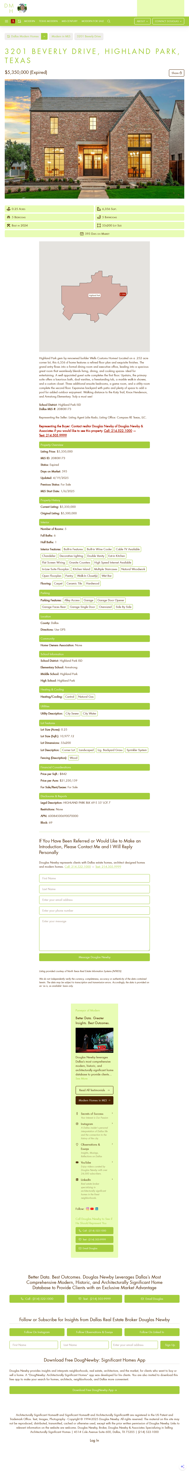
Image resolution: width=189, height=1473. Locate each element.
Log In (94, 1440)
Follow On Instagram (37, 1332)
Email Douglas (90, 1248)
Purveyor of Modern (88, 1010)
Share (175, 73)
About (141, 21)
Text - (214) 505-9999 (94, 1239)
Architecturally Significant (111, 1415)
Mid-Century (69, 21)
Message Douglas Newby (94, 957)
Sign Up (170, 1345)
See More (82, 1078)
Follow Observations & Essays (94, 1332)
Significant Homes (76, 1415)
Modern (29, 21)
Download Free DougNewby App (93, 1390)
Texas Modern (48, 21)
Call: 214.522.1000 (118, 431)
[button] (94, 295)
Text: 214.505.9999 (53, 435)
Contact (167, 21)
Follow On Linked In (152, 1332)
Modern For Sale (93, 21)
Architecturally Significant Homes (36, 1415)
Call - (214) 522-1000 (94, 1230)
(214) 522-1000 (148, 1432)
